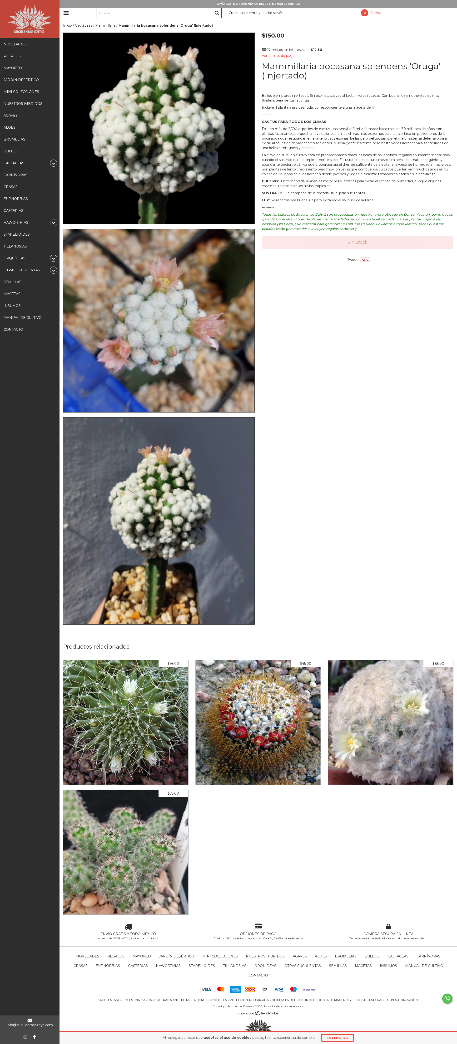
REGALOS (12, 56)
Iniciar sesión (272, 13)
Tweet (352, 259)
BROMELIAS (14, 139)
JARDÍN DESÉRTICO (21, 80)
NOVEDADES (15, 44)
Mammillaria (105, 25)
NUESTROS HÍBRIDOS (23, 104)
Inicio (67, 25)
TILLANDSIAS (15, 246)
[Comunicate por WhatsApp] (447, 999)
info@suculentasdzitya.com (30, 1025)
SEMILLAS (12, 282)
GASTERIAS (13, 211)
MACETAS (12, 294)
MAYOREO (13, 68)
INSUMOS (12, 306)
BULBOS (11, 151)
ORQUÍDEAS (265, 966)
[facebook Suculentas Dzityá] (34, 1036)
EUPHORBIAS (16, 199)
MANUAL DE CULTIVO (23, 318)
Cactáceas (83, 25)
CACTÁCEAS (398, 956)
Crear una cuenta (243, 13)
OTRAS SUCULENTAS (302, 966)
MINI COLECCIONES (21, 92)
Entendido (337, 1038)
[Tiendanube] (258, 1014)
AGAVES (11, 115)
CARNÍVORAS (15, 175)
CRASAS (11, 187)
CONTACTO (13, 329)
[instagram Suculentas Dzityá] (25, 1036)
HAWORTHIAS (168, 966)
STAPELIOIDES (17, 234)
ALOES (9, 127)
